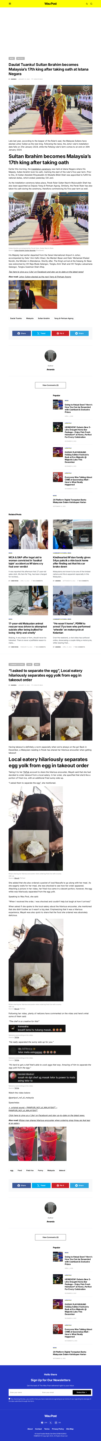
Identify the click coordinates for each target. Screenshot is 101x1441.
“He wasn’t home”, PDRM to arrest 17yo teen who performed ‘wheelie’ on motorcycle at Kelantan (71, 628)
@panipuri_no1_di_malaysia (21, 1097)
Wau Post (50, 3)
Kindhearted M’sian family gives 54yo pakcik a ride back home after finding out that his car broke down (71, 562)
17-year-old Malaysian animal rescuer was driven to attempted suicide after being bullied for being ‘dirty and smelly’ (28, 628)
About (30, 1429)
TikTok (26, 772)
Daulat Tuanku (16, 318)
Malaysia (29, 318)
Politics (20, 58)
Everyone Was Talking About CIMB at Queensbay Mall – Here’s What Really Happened (78, 481)
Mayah (16, 878)
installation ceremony (41, 169)
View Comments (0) (50, 385)
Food (29, 664)
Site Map (70, 1429)
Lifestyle (68, 423)
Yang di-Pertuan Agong (63, 318)
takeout (62, 1170)
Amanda (50, 369)
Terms (47, 1429)
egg (11, 1170)
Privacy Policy (58, 1429)
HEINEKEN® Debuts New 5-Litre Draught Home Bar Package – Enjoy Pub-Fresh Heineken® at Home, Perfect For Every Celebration (78, 432)
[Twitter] (51, 1422)
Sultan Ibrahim (44, 318)
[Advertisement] (50, 30)
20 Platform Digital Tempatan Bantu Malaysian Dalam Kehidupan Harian (69, 501)
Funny (40, 1170)
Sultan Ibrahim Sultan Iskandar (25, 250)
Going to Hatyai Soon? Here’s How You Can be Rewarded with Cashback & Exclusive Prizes (78, 408)
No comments (38, 581)
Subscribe (81, 1392)
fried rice (30, 1170)
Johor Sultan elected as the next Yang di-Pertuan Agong (45, 276)
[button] (10, 3)
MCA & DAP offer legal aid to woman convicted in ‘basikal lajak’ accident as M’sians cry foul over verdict (26, 562)
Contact (38, 1429)
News (12, 58)
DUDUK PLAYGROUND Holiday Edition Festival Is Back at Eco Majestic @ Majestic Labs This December (77, 457)
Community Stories (60, 553)
